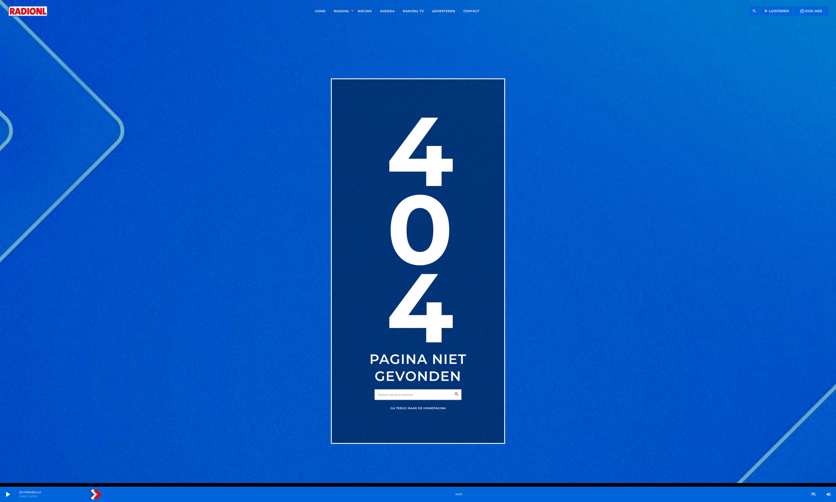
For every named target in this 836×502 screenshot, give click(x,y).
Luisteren (776, 11)
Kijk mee (811, 11)
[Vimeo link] (28, 11)
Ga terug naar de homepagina (418, 408)
